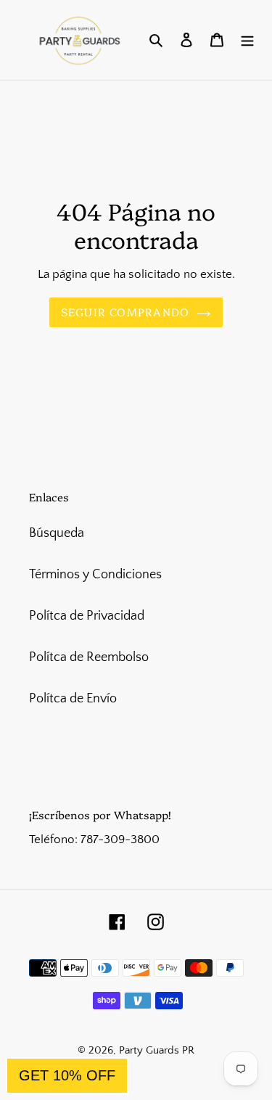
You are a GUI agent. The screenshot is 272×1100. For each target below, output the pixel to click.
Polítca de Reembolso (89, 657)
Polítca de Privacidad (86, 616)
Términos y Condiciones (95, 574)
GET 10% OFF (67, 1075)
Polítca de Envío (73, 698)
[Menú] (247, 40)
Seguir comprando (125, 311)
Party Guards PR (156, 1050)
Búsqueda (56, 533)
